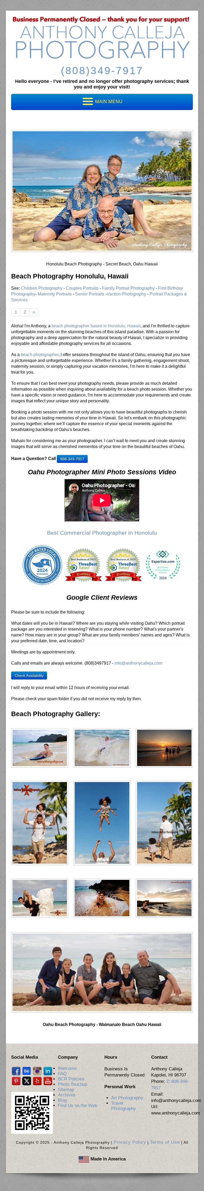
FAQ (62, 1073)
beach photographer (39, 354)
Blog (62, 1100)
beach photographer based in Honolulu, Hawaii (96, 326)
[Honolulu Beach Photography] (39, 747)
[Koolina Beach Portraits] (101, 823)
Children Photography (41, 288)
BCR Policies (71, 1079)
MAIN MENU (108, 101)
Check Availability (29, 675)
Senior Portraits (89, 294)
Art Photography (127, 1097)
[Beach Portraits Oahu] (101, 747)
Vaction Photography (126, 294)
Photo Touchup (72, 1084)
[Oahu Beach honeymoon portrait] (101, 898)
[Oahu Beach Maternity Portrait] (164, 898)
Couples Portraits (82, 288)
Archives (66, 1094)
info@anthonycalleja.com (138, 663)
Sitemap (66, 1089)
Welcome (67, 1068)
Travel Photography (123, 1106)
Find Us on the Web (77, 1105)
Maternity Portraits (55, 294)
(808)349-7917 (102, 70)
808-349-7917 (72, 459)
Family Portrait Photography (128, 288)
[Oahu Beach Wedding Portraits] (39, 898)
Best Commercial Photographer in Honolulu (102, 533)
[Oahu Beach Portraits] (164, 747)
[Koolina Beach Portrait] (164, 822)
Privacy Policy (130, 1142)
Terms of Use (165, 1142)
